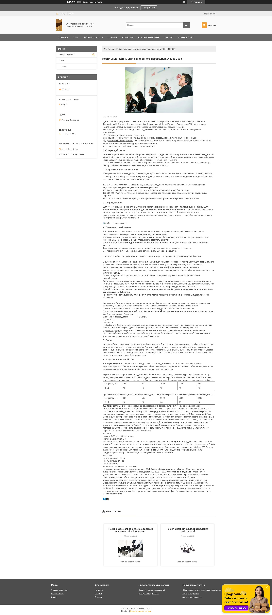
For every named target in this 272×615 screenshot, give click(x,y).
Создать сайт (88, 2)
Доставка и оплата (148, 37)
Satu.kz (148, 609)
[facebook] (104, 499)
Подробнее (149, 7)
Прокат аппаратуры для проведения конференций (187, 530)
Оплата (98, 593)
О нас (76, 37)
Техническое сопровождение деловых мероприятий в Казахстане (130, 530)
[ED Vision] (59, 30)
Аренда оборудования (149, 593)
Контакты (127, 37)
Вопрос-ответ (186, 37)
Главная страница (59, 590)
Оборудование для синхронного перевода (201, 590)
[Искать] (186, 25)
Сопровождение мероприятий (152, 590)
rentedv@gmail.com (69, 149)
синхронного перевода (139, 127)
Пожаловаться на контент (140, 611)
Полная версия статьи (130, 562)
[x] (107, 499)
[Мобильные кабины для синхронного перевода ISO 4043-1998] (159, 90)
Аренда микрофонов (191, 597)
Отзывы (112, 37)
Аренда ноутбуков (190, 593)
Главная (63, 37)
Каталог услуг (92, 37)
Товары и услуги (66, 55)
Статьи (168, 37)
